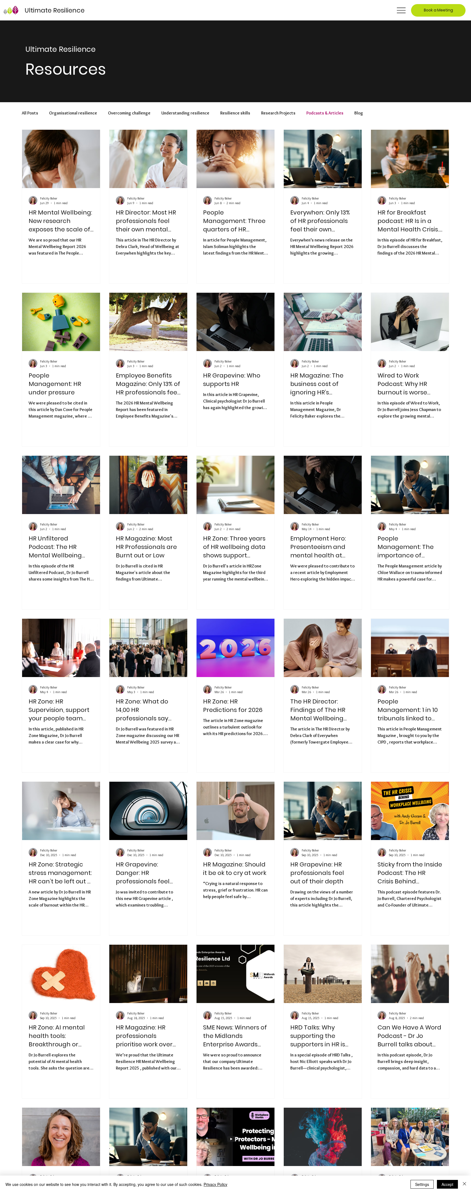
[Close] (464, 1184)
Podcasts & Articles (324, 113)
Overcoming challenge (129, 113)
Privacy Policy (215, 1184)
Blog (358, 113)
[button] (438, 10)
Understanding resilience (185, 113)
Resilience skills (235, 113)
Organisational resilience (73, 113)
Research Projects (278, 113)
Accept (447, 1184)
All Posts (30, 113)
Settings (422, 1184)
